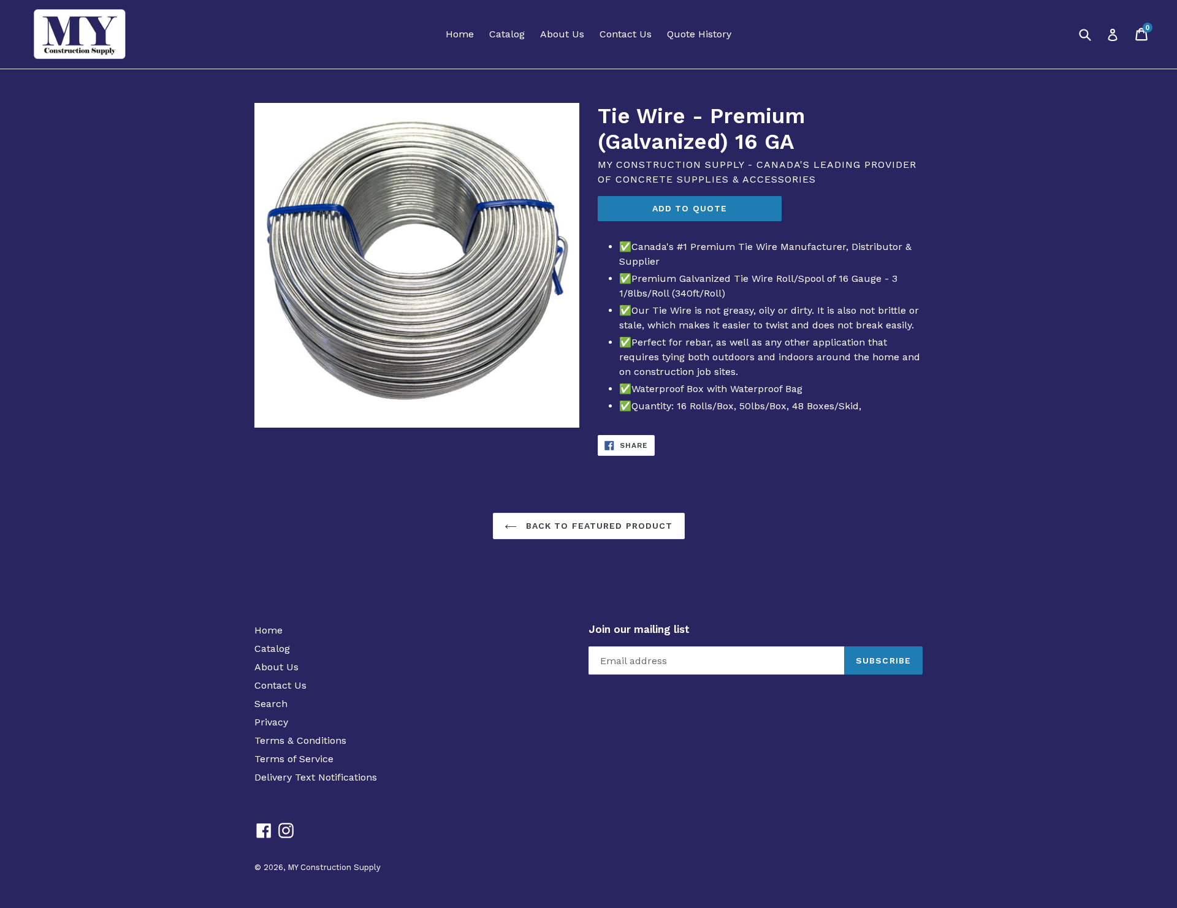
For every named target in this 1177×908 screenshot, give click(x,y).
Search (271, 703)
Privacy (271, 722)
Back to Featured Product (598, 526)
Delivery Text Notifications (315, 777)
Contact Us (626, 34)
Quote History (699, 34)
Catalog (507, 34)
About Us (562, 34)
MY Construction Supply (334, 867)
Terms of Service (293, 759)
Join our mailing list (639, 629)
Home (460, 34)
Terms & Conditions (300, 740)
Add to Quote (689, 208)
